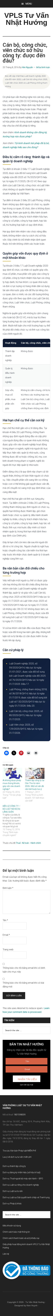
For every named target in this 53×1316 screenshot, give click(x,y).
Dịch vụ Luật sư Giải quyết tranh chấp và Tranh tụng (26, 1197)
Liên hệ (6, 1254)
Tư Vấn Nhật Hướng (34, 1302)
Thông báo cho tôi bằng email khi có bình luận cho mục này (24, 970)
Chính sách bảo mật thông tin (16, 1232)
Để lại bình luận (43, 67)
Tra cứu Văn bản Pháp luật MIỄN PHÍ (19, 1151)
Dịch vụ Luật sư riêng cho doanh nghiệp (21, 1185)
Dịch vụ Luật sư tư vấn (13, 1191)
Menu (28, 3)
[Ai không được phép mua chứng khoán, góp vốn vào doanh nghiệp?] (12, 773)
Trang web (8, 949)
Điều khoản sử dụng (12, 1225)
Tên (5, 920)
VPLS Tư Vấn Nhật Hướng (26, 19)
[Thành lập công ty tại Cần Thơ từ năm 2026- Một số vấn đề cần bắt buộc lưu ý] (34, 773)
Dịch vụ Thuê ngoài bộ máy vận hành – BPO (23, 1178)
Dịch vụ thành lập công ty (14, 1166)
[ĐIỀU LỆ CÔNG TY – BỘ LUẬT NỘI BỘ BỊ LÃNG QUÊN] (14, 821)
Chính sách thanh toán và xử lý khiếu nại (21, 1238)
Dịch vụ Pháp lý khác (12, 1203)
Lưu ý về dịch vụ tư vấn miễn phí (17, 1157)
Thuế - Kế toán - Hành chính (28, 843)
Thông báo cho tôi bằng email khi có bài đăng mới (23, 984)
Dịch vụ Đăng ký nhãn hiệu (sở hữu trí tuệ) (21, 1172)
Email (6, 935)
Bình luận (8, 888)
